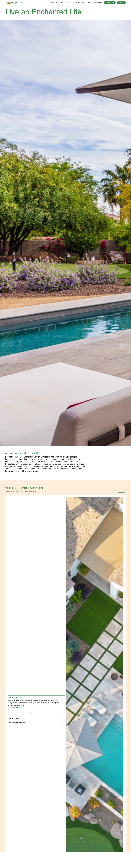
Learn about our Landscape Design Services (20, 711)
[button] (36, 697)
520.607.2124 (110, 2)
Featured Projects (76, 2)
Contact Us (121, 2)
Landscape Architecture (16, 707)
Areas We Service (86, 2)
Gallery (68, 2)
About (57, 2)
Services (62, 2)
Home (52, 2)
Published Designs (97, 2)
